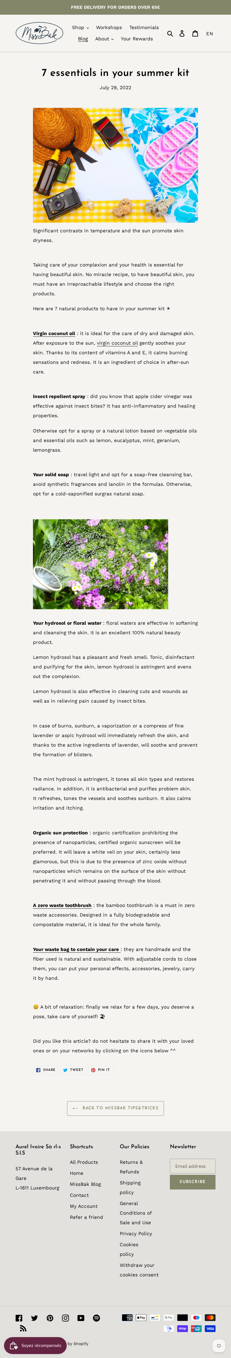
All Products (84, 1162)
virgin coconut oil (117, 343)
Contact (79, 1195)
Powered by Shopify (68, 1343)
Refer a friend (86, 1217)
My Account (83, 1206)
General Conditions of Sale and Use (136, 1212)
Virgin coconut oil (54, 333)
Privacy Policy (136, 1233)
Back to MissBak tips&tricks (120, 1108)
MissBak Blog (85, 1184)
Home (76, 1173)
